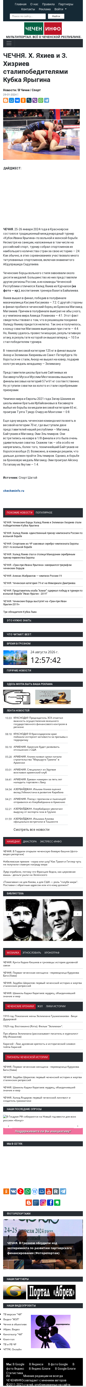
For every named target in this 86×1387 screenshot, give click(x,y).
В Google (18, 1364)
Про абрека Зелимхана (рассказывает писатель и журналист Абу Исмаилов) (40, 1035)
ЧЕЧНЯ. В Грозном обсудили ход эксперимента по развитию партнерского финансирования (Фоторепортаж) (39, 1248)
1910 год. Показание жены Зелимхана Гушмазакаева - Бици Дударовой (40, 1017)
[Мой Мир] (11, 100)
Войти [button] (59, 9)
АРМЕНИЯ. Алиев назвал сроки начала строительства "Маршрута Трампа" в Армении (38, 759)
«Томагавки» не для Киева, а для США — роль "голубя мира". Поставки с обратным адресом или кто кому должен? (40, 883)
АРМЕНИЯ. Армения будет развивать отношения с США (36, 748)
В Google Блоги (65, 1368)
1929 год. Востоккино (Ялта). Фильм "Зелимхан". (33, 1026)
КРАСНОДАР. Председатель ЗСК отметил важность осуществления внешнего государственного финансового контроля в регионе (40, 722)
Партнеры (65, 4)
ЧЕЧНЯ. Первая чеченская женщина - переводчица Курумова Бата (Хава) (41, 974)
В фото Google (58, 1364)
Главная (21, 4)
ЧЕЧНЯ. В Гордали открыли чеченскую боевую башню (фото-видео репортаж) (40, 853)
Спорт (36, 90)
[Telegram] (46, 100)
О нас (34, 4)
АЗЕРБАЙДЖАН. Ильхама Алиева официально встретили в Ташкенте (36, 820)
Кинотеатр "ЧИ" (13, 1334)
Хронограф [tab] (51, 952)
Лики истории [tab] (56, 1006)
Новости (9, 90)
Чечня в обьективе (15, 1324)
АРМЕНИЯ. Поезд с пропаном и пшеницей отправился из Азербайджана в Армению (40, 800)
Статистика (14, 1373)
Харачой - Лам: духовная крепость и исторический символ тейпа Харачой (39, 1045)
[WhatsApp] (40, 100)
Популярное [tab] (44, 512)
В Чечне (23, 90)
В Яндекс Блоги (39, 1368)
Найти (56, 16)
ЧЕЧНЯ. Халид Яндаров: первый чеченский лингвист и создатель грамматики (37, 1099)
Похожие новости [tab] (19, 512)
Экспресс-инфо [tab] (51, 841)
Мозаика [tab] (13, 952)
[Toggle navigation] (9, 43)
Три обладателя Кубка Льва (20, 611)
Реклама (45, 9)
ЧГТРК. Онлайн (12, 1349)
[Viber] (34, 100)
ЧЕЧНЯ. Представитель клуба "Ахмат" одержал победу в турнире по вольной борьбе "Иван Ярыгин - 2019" (42, 592)
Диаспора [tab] (30, 841)
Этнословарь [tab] (32, 952)
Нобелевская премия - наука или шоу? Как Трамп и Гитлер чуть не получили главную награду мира (42, 863)
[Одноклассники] (23, 100)
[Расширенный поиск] (67, 16)
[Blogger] (5, 100)
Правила (48, 4)
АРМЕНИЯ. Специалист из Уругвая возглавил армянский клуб (35, 771)
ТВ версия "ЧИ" (12, 1314)
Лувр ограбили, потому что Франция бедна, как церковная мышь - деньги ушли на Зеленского (39, 873)
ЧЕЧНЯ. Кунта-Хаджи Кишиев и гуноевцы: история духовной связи (40, 963)
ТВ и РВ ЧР (9, 1344)
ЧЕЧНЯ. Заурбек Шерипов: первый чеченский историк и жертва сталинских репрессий (42, 984)
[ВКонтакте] (17, 100)
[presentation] (77, 913)
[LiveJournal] (29, 100)
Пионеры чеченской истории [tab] (27, 1057)
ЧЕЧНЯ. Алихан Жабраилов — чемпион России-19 (32, 575)
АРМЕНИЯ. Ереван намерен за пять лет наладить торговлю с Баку (38, 781)
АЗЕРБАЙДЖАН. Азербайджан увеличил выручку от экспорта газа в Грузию (38, 810)
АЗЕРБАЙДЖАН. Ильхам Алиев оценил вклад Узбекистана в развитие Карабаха (38, 790)
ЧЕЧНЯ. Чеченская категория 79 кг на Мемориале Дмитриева (39, 583)
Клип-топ (8, 1339)
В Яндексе (36, 1364)
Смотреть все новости (31, 829)
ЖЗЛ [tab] (40, 1006)
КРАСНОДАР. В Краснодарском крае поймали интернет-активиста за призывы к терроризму (41, 737)
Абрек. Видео (11, 1329)
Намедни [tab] (13, 841)
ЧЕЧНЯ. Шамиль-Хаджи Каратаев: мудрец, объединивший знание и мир (39, 994)
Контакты (28, 9)
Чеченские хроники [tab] (20, 1006)
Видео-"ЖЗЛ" (11, 1319)
